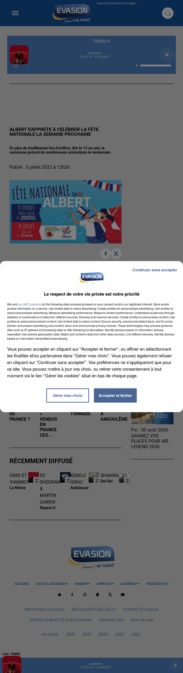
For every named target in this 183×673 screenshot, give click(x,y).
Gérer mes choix (67, 395)
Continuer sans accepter (154, 270)
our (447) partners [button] (29, 304)
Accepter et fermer (115, 395)
